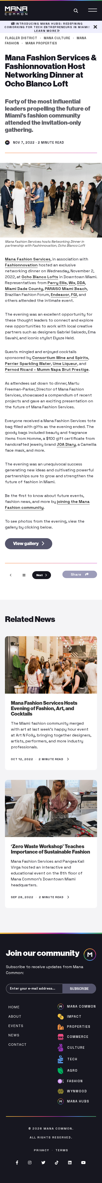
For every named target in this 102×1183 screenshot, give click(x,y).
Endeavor (60, 294)
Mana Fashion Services (28, 259)
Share (77, 574)
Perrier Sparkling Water (28, 363)
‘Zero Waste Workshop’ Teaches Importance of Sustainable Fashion (50, 849)
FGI (74, 294)
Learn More (45, 31)
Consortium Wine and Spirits (60, 357)
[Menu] (92, 10)
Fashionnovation (21, 265)
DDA (81, 282)
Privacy (41, 1150)
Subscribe (79, 988)
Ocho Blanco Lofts (40, 276)
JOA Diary (66, 444)
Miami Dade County (24, 288)
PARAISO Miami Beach (66, 288)
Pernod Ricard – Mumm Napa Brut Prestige (47, 369)
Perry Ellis (57, 282)
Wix (72, 282)
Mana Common (58, 1129)
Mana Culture (57, 38)
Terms (61, 1150)
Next (39, 575)
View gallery (26, 543)
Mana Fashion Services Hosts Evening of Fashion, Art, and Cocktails (44, 708)
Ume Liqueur (65, 363)
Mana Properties (41, 43)
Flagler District (21, 38)
